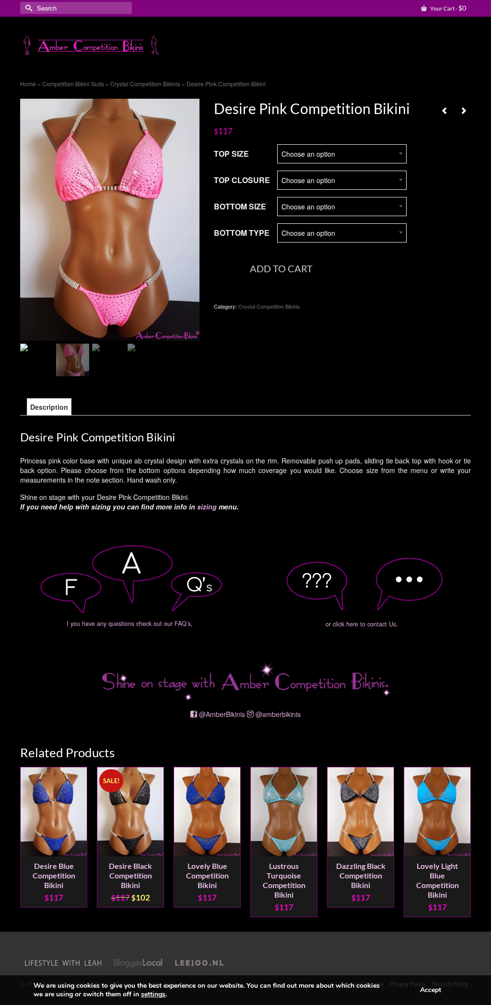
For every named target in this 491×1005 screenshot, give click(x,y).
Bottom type (241, 232)
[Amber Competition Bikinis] (90, 45)
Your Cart (447, 8)
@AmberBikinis (222, 714)
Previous (28, 842)
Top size (231, 153)
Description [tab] (49, 407)
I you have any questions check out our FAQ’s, (130, 623)
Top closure (242, 179)
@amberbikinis (278, 714)
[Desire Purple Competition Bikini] (444, 110)
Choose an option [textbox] (308, 154)
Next (462, 842)
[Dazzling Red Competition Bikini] (463, 110)
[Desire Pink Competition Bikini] (109, 218)
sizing (207, 506)
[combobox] (342, 153)
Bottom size (240, 206)
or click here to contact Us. (362, 624)
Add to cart (281, 268)
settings (153, 994)
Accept (430, 989)
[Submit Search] (27, 8)
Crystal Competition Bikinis (269, 306)
